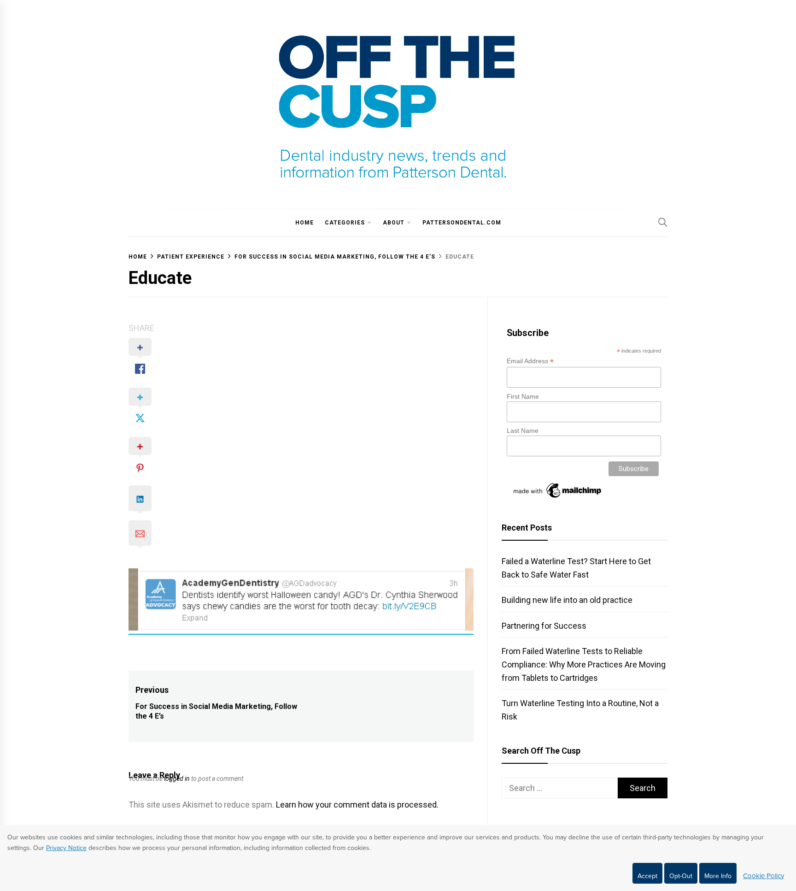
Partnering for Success (544, 626)
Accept (647, 876)
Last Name (522, 430)
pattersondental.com (461, 222)
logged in (177, 778)
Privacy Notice (66, 848)
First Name (523, 396)
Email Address (530, 361)
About (393, 222)
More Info (718, 876)
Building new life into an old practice (567, 600)
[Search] (662, 222)
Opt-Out (680, 876)
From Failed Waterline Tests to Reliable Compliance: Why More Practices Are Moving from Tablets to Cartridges (584, 664)
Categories (345, 222)
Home (304, 222)
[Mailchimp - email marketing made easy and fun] (558, 498)
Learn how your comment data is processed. (357, 804)
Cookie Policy (763, 876)
